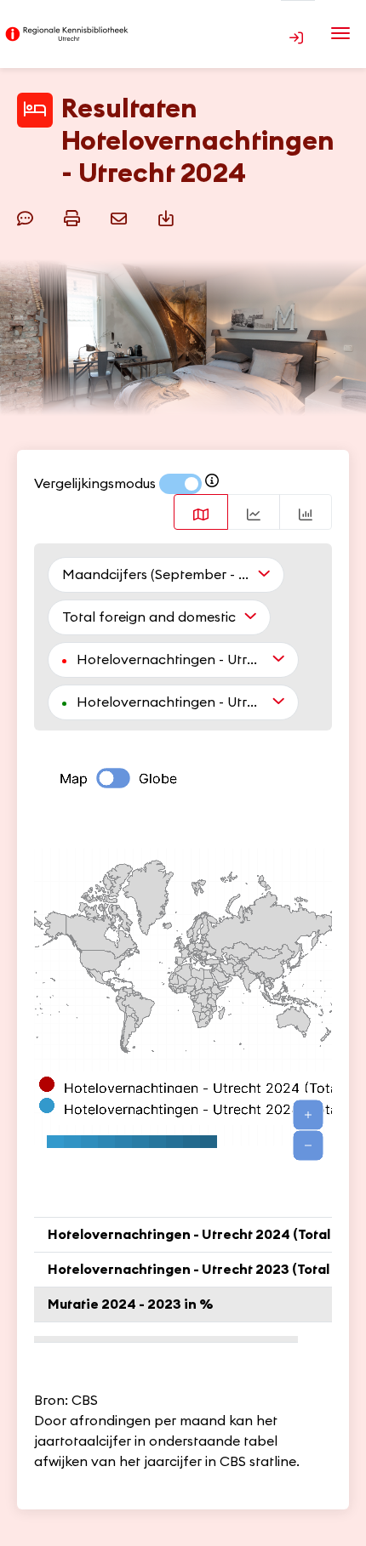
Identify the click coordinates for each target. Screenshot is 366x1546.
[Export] (168, 216)
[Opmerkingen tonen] (27, 216)
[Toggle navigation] (340, 33)
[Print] (74, 216)
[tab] (201, 512)
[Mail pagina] (121, 216)
